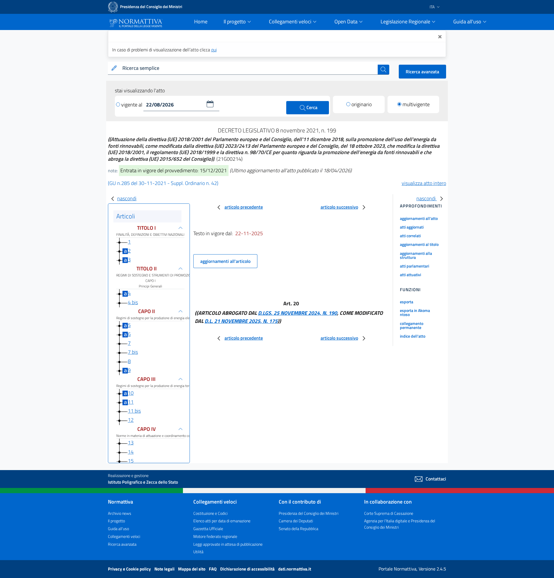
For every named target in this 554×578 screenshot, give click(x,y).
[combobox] (249, 68)
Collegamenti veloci (124, 536)
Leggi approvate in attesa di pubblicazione (228, 544)
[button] (210, 104)
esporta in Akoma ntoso (415, 312)
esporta (406, 302)
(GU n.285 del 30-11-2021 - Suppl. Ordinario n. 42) (163, 183)
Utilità (198, 552)
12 (131, 420)
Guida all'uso (118, 528)
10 (131, 393)
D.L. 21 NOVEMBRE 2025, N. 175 (241, 321)
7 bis (133, 352)
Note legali (164, 569)
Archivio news (119, 513)
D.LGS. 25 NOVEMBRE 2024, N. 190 (297, 313)
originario (361, 104)
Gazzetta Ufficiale (208, 528)
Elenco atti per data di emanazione (221, 521)
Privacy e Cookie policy (130, 569)
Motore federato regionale (215, 536)
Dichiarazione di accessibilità (248, 569)
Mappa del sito (192, 569)
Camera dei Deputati (296, 521)
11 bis (134, 411)
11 (131, 402)
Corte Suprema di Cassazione (388, 513)
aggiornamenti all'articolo (225, 261)
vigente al (132, 105)
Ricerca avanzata (422, 71)
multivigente (416, 104)
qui (214, 49)
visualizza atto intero (424, 183)
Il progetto (116, 521)
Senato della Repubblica (298, 528)
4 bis (133, 302)
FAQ (213, 569)
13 (131, 442)
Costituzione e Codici (210, 513)
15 (131, 461)
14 (131, 452)
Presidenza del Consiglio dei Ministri (308, 513)
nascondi (126, 198)
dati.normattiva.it (294, 569)
